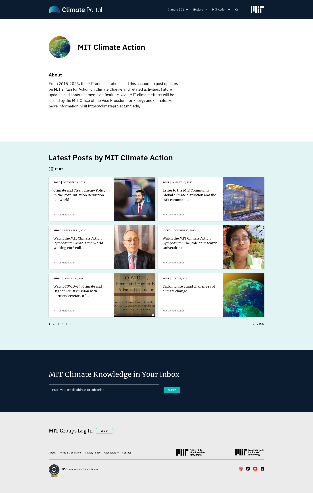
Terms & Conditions (70, 452)
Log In (104, 430)
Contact (126, 452)
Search (236, 10)
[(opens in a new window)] (257, 11)
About (52, 452)
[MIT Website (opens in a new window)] (249, 454)
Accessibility (111, 452)
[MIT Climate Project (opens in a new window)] (190, 454)
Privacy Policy (93, 452)
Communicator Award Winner (82, 469)
